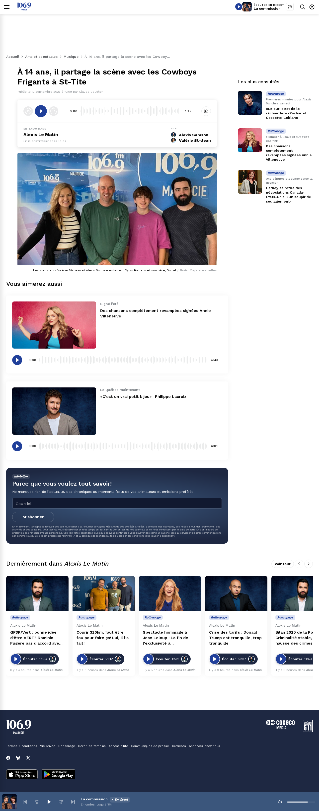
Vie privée (47, 746)
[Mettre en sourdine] (279, 801)
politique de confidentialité (96, 535)
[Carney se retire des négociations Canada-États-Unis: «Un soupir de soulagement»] (250, 182)
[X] (28, 758)
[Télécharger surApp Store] (22, 774)
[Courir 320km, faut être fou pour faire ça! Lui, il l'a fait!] (104, 593)
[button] (25, 802)
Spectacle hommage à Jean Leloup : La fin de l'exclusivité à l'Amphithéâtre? (165, 638)
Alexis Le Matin (40, 134)
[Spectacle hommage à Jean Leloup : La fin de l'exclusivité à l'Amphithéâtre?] (170, 593)
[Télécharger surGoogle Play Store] (58, 774)
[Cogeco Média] (280, 728)
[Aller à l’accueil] (24, 9)
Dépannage (66, 746)
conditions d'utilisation (145, 535)
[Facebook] (8, 758)
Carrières (179, 746)
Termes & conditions (21, 746)
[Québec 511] (308, 731)
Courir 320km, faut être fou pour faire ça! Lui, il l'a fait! (103, 638)
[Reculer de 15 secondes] (28, 111)
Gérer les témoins (92, 746)
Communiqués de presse (150, 746)
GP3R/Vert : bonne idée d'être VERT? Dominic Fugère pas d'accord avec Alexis (35, 638)
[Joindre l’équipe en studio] (290, 6)
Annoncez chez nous (204, 746)
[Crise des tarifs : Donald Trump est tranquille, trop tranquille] (236, 593)
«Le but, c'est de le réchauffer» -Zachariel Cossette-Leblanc (286, 113)
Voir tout (283, 564)
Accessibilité (118, 746)
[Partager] (206, 111)
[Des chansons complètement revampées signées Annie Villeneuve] (54, 325)
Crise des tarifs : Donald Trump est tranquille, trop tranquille (235, 638)
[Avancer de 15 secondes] (53, 111)
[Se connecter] (312, 7)
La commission (267, 8)
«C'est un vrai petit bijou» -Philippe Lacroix (143, 396)
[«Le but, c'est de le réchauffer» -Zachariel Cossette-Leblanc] (250, 103)
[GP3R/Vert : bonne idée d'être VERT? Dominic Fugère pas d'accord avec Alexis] (37, 593)
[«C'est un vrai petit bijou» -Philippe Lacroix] (54, 411)
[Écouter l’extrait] (41, 111)
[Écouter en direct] (239, 7)
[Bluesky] (18, 758)
